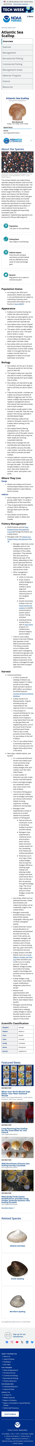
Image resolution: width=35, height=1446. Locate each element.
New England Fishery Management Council (18, 529)
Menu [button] (31, 16)
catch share (28, 624)
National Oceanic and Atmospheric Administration (17, 1441)
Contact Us (5, 1392)
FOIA (17, 1434)
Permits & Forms (9, 1373)
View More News (7, 1208)
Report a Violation (10, 1400)
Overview (8, 41)
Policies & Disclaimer (12, 1436)
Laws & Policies (8, 1359)
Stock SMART (19, 304)
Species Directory (8, 28)
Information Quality (27, 1434)
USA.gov (8, 1439)
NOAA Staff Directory (11, 1408)
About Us (6, 1356)
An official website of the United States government (18, 3)
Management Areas (12, 69)
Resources (8, 86)
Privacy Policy (25, 1436)
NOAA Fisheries (18, 1443)
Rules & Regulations (10, 1370)
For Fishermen (6, 1367)
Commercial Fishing (12, 64)
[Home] (11, 18)
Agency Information (9, 1354)
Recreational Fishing (13, 58)
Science (6, 81)
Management (9, 52)
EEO (12, 1434)
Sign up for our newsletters (19, 1335)
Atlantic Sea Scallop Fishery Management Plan (19, 538)
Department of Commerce (19, 1439)
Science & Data (8, 1389)
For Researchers (7, 1384)
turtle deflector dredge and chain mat (22, 957)
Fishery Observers (10, 1381)
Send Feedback (10, 1414)
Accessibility (5, 1434)
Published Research (10, 1387)
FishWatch (7, 1362)
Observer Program (12, 75)
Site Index (6, 1364)
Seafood (7, 47)
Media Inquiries (9, 1398)
